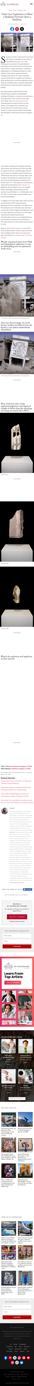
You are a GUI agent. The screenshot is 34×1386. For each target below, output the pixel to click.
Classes (10, 1349)
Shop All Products (17, 1098)
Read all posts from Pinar (17, 882)
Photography (22, 1344)
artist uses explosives (19, 101)
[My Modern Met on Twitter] (14, 1357)
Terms (18, 1379)
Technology (9, 1351)
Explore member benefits (17, 921)
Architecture (9, 1346)
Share (28, 889)
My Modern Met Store (11, 1037)
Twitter (30, 766)
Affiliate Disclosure (22, 1376)
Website (8, 766)
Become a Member (17, 917)
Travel (16, 1351)
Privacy (14, 1379)
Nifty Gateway (22, 185)
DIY (16, 1346)
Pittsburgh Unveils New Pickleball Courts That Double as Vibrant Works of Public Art (8, 1156)
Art (15, 10)
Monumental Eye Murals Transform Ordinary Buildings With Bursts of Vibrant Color (8, 1265)
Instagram (23, 766)
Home (11, 10)
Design (15, 1344)
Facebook (15, 766)
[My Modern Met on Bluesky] (21, 1362)
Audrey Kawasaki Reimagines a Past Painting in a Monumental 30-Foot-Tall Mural (25, 1157)
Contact (8, 1376)
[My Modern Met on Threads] (17, 1362)
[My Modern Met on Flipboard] (24, 1357)
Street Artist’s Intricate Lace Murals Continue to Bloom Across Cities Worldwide (25, 1264)
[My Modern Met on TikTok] (12, 1362)
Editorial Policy (12, 1374)
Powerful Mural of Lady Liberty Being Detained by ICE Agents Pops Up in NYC (8, 1290)
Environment (18, 1349)
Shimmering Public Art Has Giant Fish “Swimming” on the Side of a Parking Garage (8, 1132)
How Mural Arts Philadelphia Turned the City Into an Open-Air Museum (25, 1182)
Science (25, 1349)
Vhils (22, 62)
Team (17, 1374)
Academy (22, 1351)
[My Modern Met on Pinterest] (10, 1357)
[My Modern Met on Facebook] (5, 1357)
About (5, 1374)
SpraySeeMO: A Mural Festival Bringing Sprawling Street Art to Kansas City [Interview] (25, 1290)
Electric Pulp (25, 1383)
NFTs (11, 183)
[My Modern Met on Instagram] (19, 1357)
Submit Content (24, 1374)
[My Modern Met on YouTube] (28, 1357)
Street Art (22, 10)
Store (28, 1351)
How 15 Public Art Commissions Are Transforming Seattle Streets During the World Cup (8, 1183)
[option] (9, 1022)
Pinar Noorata (13, 24)
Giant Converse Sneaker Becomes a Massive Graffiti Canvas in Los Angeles (25, 1240)
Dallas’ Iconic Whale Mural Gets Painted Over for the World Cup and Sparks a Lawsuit (8, 1240)
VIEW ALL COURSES (13, 982)
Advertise (13, 1376)
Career (20, 1346)
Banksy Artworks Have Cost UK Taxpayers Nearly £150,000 (25, 1130)
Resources (27, 1346)
